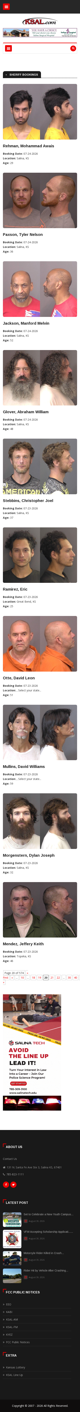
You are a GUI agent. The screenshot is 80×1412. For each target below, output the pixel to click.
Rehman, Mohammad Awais (28, 146)
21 (52, 977)
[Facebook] (6, 1186)
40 (75, 977)
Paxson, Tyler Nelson (23, 234)
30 (69, 977)
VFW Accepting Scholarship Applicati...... (48, 1231)
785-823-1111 (15, 1174)
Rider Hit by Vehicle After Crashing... (46, 1270)
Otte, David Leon (19, 678)
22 (58, 977)
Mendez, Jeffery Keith (23, 944)
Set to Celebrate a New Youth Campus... (48, 1214)
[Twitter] (13, 1186)
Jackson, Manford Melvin (26, 323)
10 (22, 977)
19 (39, 977)
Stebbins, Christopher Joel (28, 501)
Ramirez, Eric (15, 589)
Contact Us (10, 1159)
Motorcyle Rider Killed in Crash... (44, 1253)
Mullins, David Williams (24, 766)
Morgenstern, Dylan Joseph (29, 855)
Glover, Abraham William (26, 412)
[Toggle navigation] (6, 6)
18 (33, 977)
